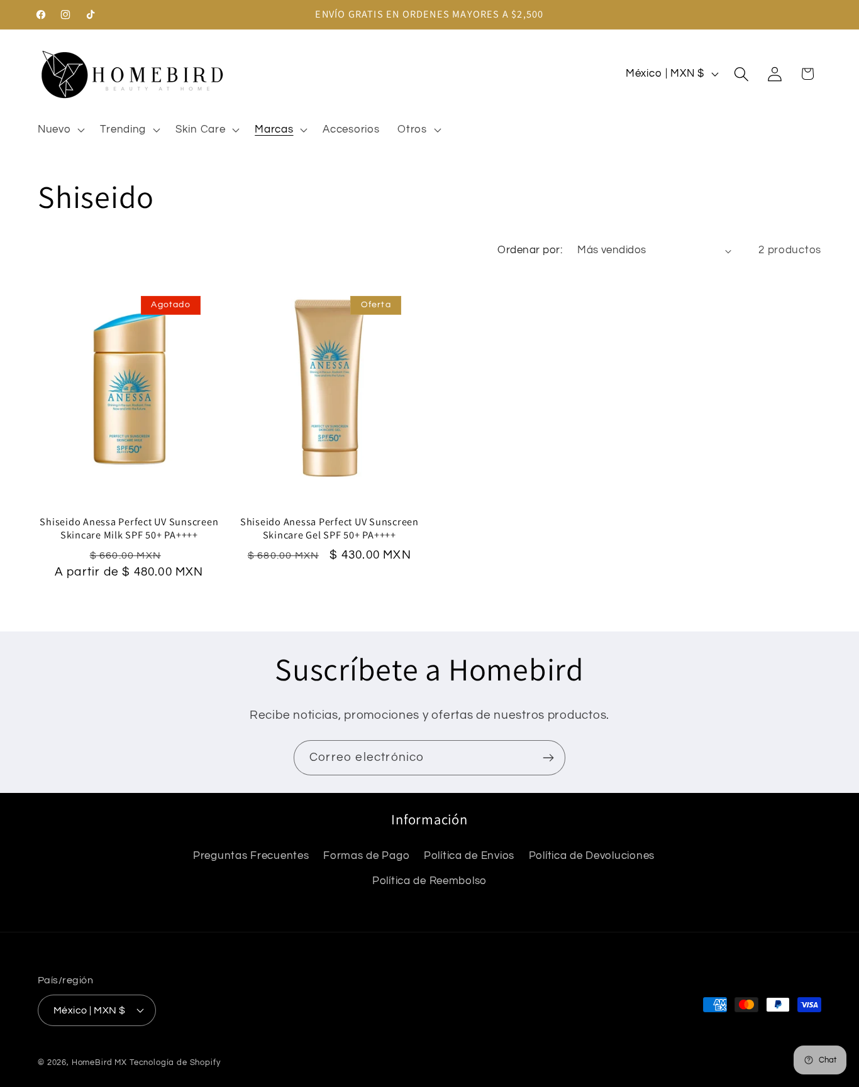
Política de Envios (469, 855)
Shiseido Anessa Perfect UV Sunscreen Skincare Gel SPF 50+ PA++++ (329, 528)
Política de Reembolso (429, 881)
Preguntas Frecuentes (251, 855)
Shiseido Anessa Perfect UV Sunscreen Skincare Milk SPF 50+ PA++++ (129, 528)
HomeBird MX (99, 1061)
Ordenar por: (529, 250)
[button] (60, 129)
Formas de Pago (366, 855)
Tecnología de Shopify (175, 1061)
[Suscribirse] (548, 757)
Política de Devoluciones (592, 855)
